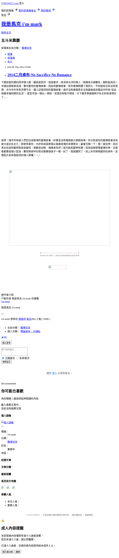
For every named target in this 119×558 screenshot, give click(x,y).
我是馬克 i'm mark (21, 24)
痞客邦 (22, 319)
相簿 (9, 54)
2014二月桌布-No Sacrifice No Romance (39, 75)
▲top (4, 337)
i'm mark (5, 301)
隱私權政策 (77, 515)
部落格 (11, 58)
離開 (18, 552)
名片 (9, 61)
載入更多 (6, 343)
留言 (28, 319)
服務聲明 (89, 515)
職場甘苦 (27, 48)
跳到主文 (6, 32)
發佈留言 (6, 362)
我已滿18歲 (7, 552)
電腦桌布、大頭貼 (30, 331)
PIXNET (36, 515)
